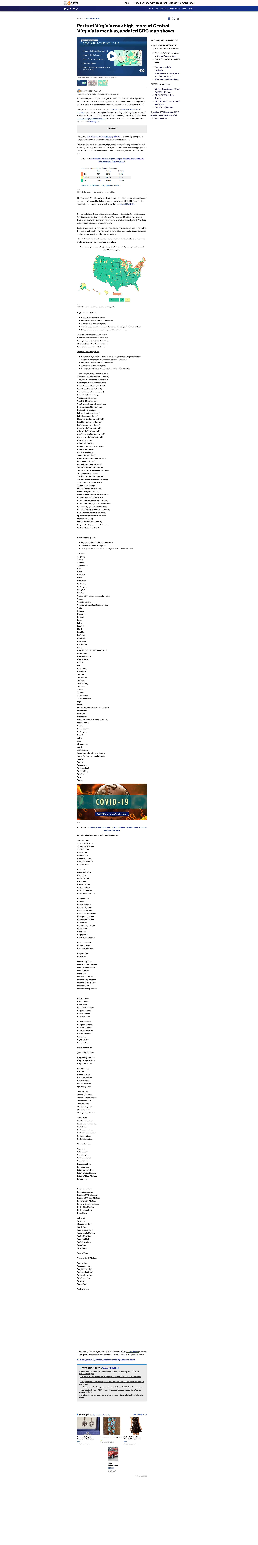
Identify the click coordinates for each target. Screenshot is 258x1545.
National (144, 3)
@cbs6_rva (77, 9)
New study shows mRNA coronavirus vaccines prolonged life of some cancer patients (110, 1391)
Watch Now (188, 3)
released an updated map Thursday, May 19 (103, 136)
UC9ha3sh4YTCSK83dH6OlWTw (74, 9)
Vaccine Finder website (166, 56)
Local (136, 3)
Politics (184, 9)
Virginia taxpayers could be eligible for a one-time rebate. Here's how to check (111, 1396)
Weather (154, 3)
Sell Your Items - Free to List (101, 1415)
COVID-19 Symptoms (164, 107)
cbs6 (68, 9)
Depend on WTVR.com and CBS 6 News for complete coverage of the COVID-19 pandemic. (165, 115)
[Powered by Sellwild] (144, 1476)
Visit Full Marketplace (140, 1414)
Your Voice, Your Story (167, 9)
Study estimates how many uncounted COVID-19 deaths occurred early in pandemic (111, 1383)
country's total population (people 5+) (91, 118)
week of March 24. (126, 204)
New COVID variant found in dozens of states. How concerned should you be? (110, 1378)
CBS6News (65, 9)
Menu (127, 3)
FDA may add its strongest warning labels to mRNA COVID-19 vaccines (111, 1387)
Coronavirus (93, 19)
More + (191, 9)
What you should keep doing (166, 79)
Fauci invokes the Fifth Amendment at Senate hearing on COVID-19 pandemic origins (109, 1373)
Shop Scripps (175, 3)
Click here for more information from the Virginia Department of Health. (106, 1359)
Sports (163, 3)
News (151, 9)
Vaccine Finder (132, 1351)
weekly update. (94, 121)
